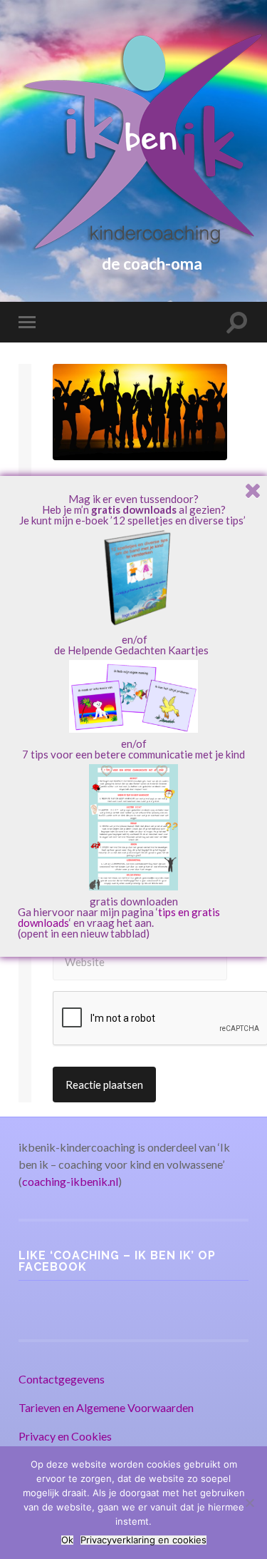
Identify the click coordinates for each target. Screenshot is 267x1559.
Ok (67, 1540)
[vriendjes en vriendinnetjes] (140, 412)
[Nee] (249, 1502)
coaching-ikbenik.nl (70, 1181)
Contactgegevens (62, 1379)
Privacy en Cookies (65, 1436)
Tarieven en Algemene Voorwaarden (106, 1407)
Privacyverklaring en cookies (143, 1540)
